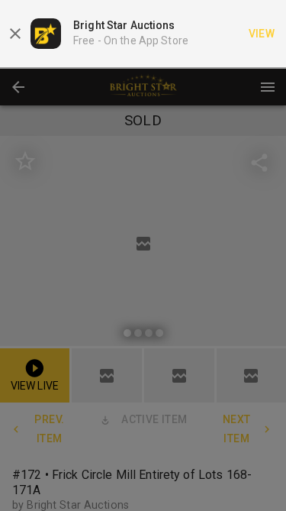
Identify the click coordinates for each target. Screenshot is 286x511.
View (262, 33)
